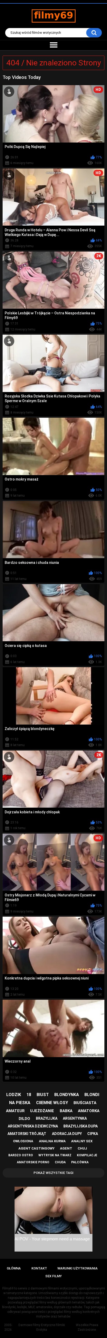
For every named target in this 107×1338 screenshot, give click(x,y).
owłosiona (23, 1141)
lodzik (13, 1094)
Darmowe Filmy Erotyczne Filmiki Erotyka (41, 1327)
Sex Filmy (53, 1276)
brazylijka (46, 1118)
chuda (60, 1162)
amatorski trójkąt (27, 1134)
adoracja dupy (67, 1134)
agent (66, 1148)
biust (43, 1094)
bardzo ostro (20, 1155)
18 (28, 1094)
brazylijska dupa (80, 1126)
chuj (82, 1148)
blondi (91, 1094)
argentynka (75, 1118)
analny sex (81, 1141)
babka (66, 1111)
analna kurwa (52, 1141)
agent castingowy (36, 1148)
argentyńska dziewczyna (33, 1126)
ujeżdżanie (42, 1111)
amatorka (88, 1111)
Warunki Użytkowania (77, 1268)
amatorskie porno (33, 1162)
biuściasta (84, 1102)
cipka (92, 1134)
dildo (24, 1118)
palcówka (80, 1162)
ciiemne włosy (52, 1102)
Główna (14, 1268)
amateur (15, 1111)
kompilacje (87, 1155)
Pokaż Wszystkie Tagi (53, 1173)
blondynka (66, 1094)
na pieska (19, 1102)
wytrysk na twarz (54, 1155)
